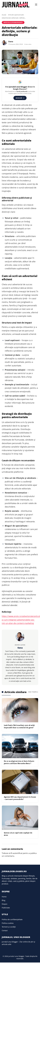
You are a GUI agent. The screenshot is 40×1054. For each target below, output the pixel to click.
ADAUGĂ (20, 98)
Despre (4, 904)
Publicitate (6, 908)
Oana (10, 41)
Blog (3, 900)
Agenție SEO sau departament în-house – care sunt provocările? (20, 798)
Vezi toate (32, 692)
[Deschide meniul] (36, 4)
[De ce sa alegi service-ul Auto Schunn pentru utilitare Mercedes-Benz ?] (20, 746)
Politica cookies (8, 923)
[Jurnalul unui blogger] (16, 5)
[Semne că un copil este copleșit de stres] (20, 818)
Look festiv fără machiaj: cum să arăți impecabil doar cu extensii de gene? (19, 726)
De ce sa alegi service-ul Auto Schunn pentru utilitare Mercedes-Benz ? (19, 762)
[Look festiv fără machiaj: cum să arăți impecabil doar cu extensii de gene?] (20, 710)
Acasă (4, 15)
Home (4, 896)
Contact (5, 930)
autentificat (17, 853)
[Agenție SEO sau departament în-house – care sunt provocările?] (20, 782)
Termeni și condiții (9, 927)
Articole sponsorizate (16, 15)
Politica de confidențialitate (12, 919)
